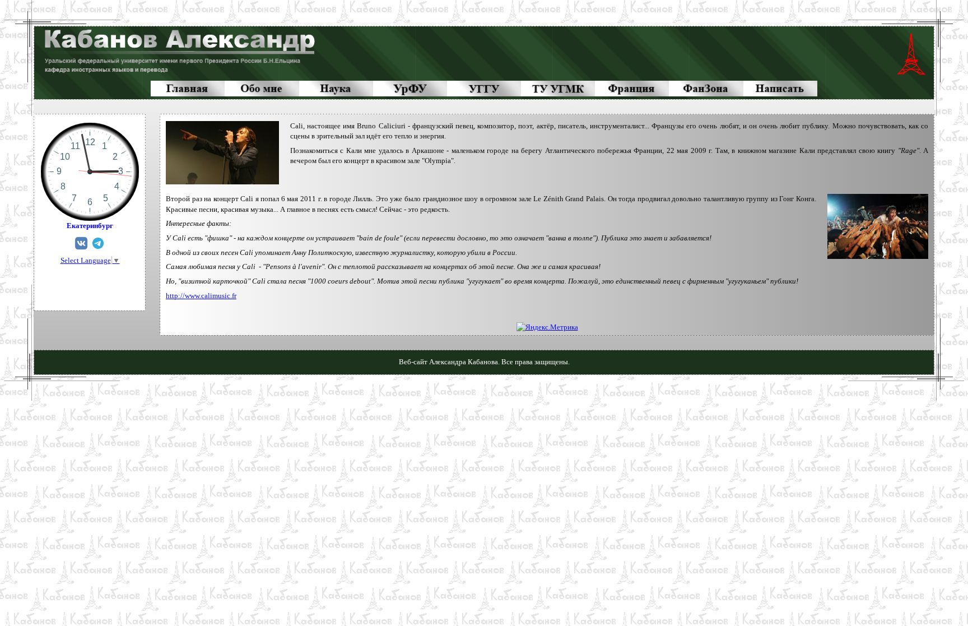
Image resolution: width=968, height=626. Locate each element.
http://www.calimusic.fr (201, 295)
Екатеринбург (90, 225)
